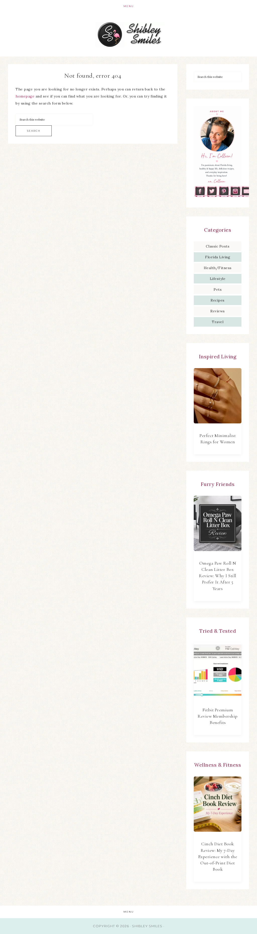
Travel (217, 322)
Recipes (218, 300)
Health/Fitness (218, 268)
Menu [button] (128, 6)
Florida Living (217, 257)
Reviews (217, 311)
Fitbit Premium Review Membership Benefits (218, 716)
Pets (218, 289)
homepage (25, 96)
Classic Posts (218, 246)
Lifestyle (218, 278)
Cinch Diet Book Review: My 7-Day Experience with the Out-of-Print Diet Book (217, 856)
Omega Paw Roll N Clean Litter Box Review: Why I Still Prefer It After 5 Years (217, 575)
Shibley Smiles (128, 34)
